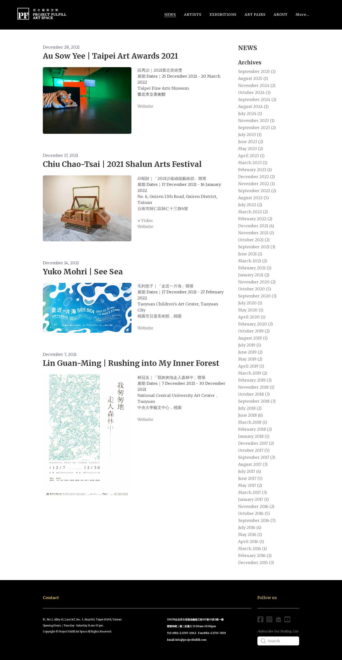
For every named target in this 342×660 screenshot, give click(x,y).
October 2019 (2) (254, 331)
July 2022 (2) (250, 204)
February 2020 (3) (255, 323)
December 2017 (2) (256, 443)
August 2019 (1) (253, 338)
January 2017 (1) (253, 499)
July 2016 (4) (249, 527)
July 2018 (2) (250, 408)
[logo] (42, 14)
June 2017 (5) (250, 478)
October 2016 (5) (254, 513)
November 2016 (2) (256, 506)
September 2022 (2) (257, 190)
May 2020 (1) (250, 309)
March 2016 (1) (252, 548)
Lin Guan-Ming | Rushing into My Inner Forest (131, 363)
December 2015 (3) (256, 562)
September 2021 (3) (256, 246)
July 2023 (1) (250, 134)
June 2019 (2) (250, 352)
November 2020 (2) (257, 281)
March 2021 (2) (252, 260)
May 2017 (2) (250, 485)
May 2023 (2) (250, 148)
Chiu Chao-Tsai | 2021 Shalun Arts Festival (122, 164)
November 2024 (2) (256, 85)
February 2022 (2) (255, 218)
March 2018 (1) (252, 422)
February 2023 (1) (255, 169)
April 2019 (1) (251, 366)
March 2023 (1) (252, 162)
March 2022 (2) (253, 211)
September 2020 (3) (257, 295)
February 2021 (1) (254, 267)
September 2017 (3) (256, 457)
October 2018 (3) (254, 394)
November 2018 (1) (256, 387)
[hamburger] (73, 12)
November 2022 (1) (256, 183)
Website (145, 106)
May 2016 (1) (250, 534)
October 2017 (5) (254, 450)
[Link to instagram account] (269, 619)
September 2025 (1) (257, 71)
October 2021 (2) (254, 239)
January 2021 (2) (253, 274)
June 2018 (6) (250, 415)
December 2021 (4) (256, 225)
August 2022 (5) (253, 197)
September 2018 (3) (257, 401)
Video (147, 220)
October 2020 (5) (254, 288)
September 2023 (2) (257, 127)
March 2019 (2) (252, 373)
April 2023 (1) (251, 155)
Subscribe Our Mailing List (278, 631)
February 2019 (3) (255, 380)
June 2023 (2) (250, 141)
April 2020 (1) (251, 316)
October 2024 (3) (254, 92)
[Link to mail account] (278, 619)
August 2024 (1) (253, 106)
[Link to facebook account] (260, 619)
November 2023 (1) (256, 120)
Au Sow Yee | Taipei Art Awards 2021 (110, 56)
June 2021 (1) (250, 253)
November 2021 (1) (256, 232)
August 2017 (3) (253, 464)
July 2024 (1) (250, 113)
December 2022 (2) (256, 176)
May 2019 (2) (250, 359)
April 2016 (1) (251, 541)
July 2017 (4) (249, 471)
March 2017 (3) (252, 492)
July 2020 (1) (250, 302)
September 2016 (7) (257, 520)
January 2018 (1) (253, 436)
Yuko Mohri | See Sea (83, 271)
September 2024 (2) (257, 99)
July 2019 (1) (249, 345)
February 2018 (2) (255, 429)
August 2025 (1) (253, 78)
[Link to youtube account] (287, 619)
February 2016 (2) (255, 555)
